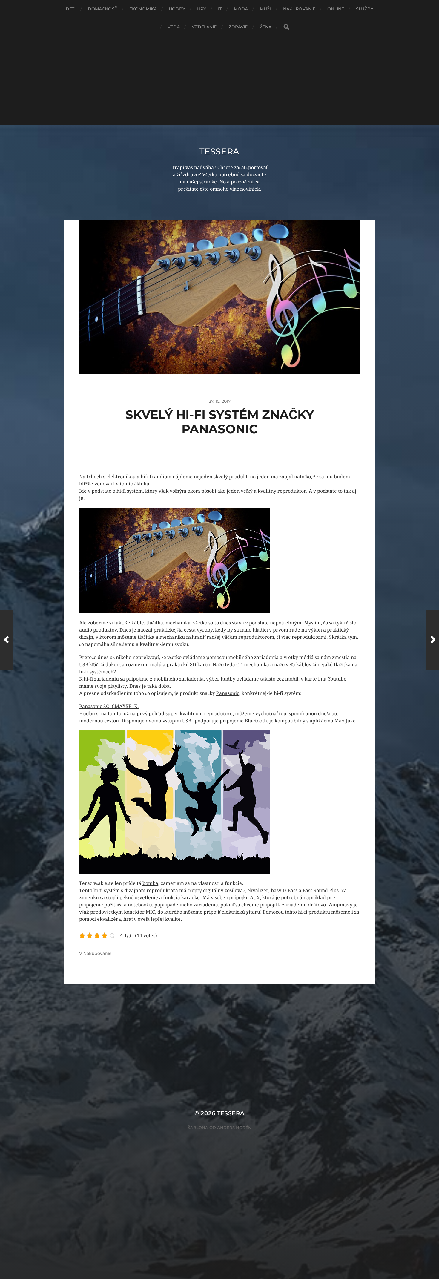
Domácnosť (102, 9)
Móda (241, 9)
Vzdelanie (204, 27)
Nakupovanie (299, 9)
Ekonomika (143, 9)
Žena (266, 27)
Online (335, 9)
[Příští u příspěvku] (432, 640)
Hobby (177, 9)
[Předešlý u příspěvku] (6, 640)
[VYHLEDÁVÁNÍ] (286, 27)
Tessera (219, 151)
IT (220, 9)
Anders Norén (234, 1127)
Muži (265, 9)
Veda (174, 27)
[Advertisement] (219, 80)
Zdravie (238, 27)
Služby (364, 9)
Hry (201, 9)
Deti (71, 9)
